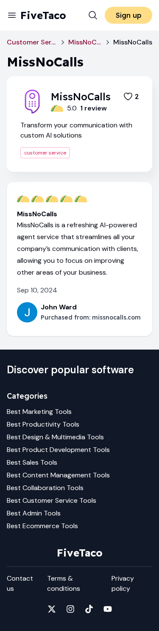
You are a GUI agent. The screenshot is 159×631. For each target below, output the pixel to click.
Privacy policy (123, 583)
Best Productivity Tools (43, 424)
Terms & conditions (63, 583)
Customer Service (32, 42)
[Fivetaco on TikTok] (89, 609)
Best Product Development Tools (58, 449)
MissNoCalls (85, 42)
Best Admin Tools (34, 513)
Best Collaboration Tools (45, 487)
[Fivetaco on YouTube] (107, 609)
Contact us (20, 583)
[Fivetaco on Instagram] (70, 609)
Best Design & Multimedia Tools (55, 437)
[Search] (93, 15)
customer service (45, 152)
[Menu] (12, 15)
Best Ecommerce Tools (42, 525)
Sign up (129, 15)
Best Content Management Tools (58, 475)
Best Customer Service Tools (51, 500)
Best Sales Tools (32, 462)
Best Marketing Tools (39, 411)
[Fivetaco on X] (51, 609)
